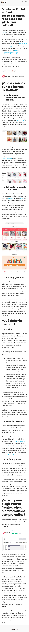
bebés (21, 44)
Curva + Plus (20, 120)
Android (10, 198)
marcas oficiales (7, 158)
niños (25, 44)
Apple (21, 198)
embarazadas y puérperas (10, 46)
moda (16, 50)
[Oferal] (4, 2)
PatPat (4, 32)
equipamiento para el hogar (10, 53)
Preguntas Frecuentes (8, 455)
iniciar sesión (6, 446)
